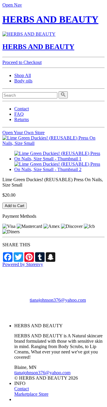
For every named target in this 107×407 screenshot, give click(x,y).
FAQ (19, 114)
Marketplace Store (31, 394)
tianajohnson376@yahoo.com (58, 300)
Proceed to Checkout (22, 62)
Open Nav (12, 4)
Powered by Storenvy (22, 264)
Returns (21, 119)
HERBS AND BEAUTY (50, 19)
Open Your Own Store (23, 132)
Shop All (22, 75)
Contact (21, 108)
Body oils (23, 80)
